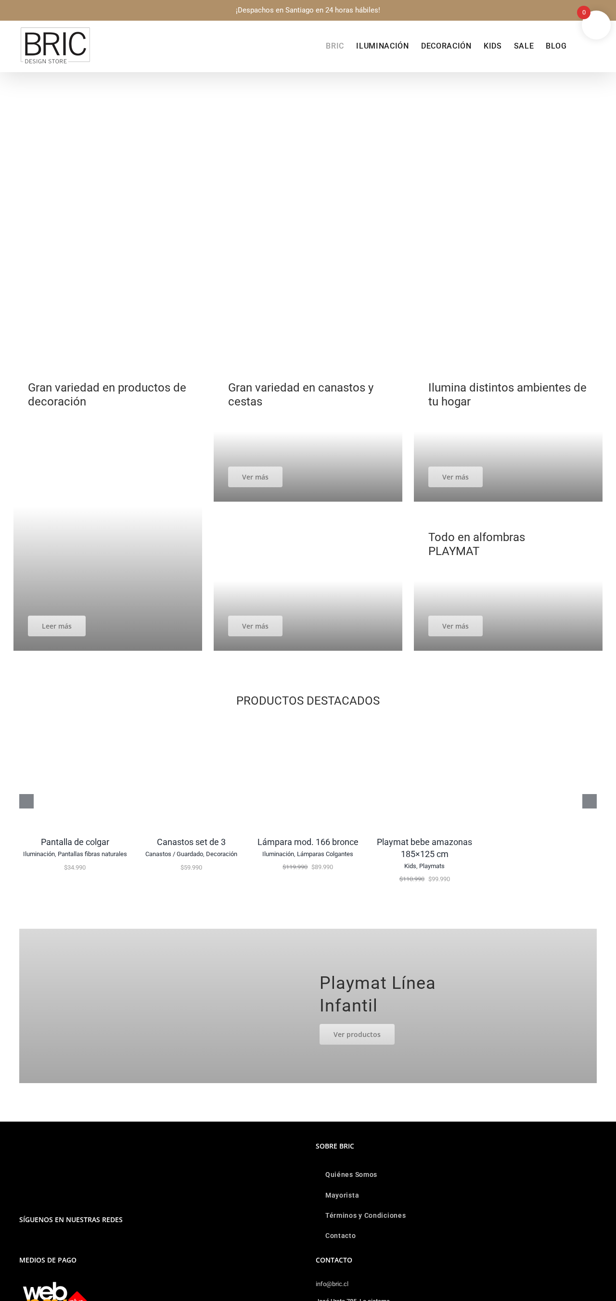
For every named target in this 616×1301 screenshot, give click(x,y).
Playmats (432, 866)
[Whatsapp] (35, 1244)
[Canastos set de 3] (191, 723)
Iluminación (39, 854)
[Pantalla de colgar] (75, 723)
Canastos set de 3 (191, 842)
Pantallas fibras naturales (92, 854)
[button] (581, 46)
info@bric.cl (332, 1284)
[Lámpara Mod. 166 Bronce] (308, 723)
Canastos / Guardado (174, 854)
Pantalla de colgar (75, 842)
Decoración (221, 854)
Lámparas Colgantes (325, 854)
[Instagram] (22, 1244)
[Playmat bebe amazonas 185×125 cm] (424, 723)
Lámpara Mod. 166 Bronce (308, 842)
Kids (410, 866)
